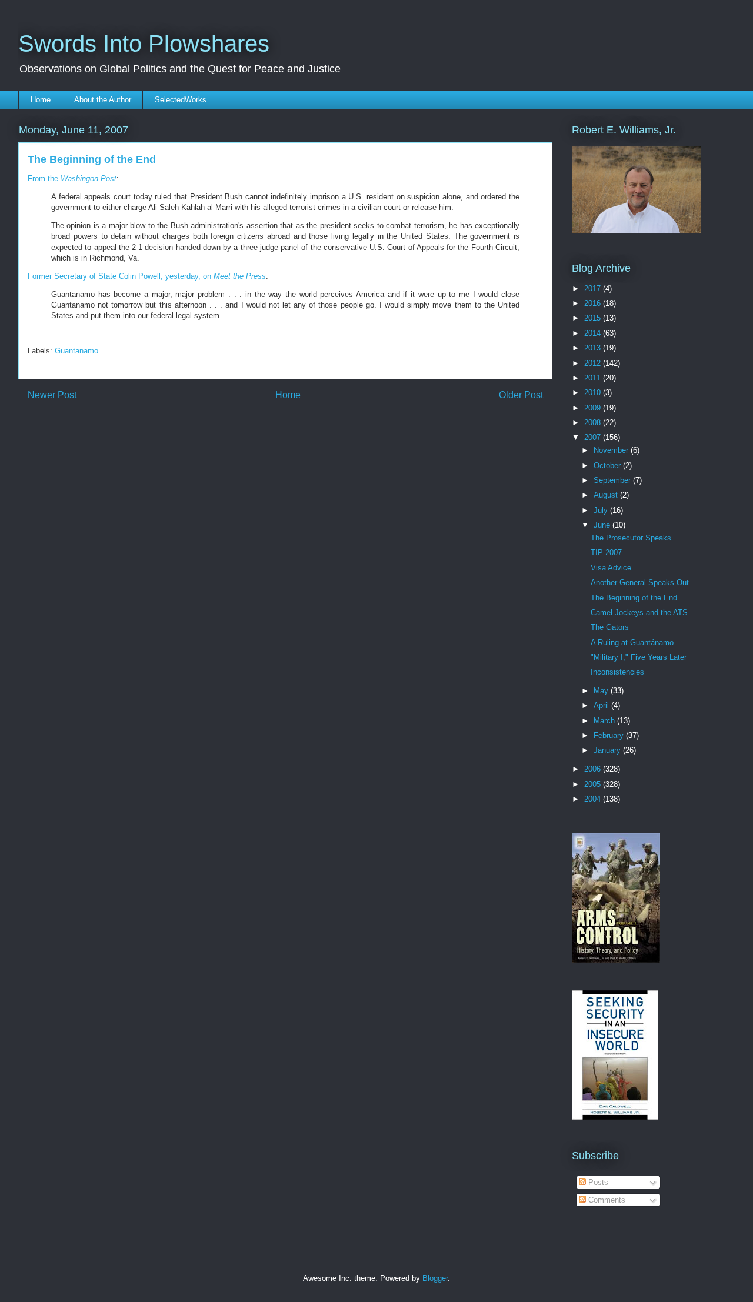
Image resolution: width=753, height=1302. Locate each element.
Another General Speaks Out (640, 582)
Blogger (435, 1278)
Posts (597, 1182)
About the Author (102, 99)
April (602, 705)
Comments (605, 1200)
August (607, 494)
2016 (593, 303)
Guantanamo (76, 350)
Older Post (521, 395)
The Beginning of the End (634, 597)
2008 (593, 422)
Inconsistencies (617, 671)
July (602, 510)
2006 (593, 768)
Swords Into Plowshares (143, 43)
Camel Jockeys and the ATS (639, 612)
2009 (593, 407)
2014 (593, 333)
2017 (593, 288)
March (605, 720)
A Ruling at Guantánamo (632, 642)
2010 (593, 392)
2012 (593, 363)
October (608, 465)
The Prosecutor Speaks (631, 537)
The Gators (610, 627)
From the (72, 178)
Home (41, 99)
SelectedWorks (180, 99)
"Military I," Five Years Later (639, 657)
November (612, 450)
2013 (593, 347)
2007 (593, 437)
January (608, 750)
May (602, 690)
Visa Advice (611, 567)
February (610, 735)
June (603, 524)
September (613, 480)
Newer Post (52, 395)
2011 (593, 377)
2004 (593, 798)
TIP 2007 (606, 552)
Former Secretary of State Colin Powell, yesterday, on (147, 276)
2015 (593, 317)
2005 (593, 784)
